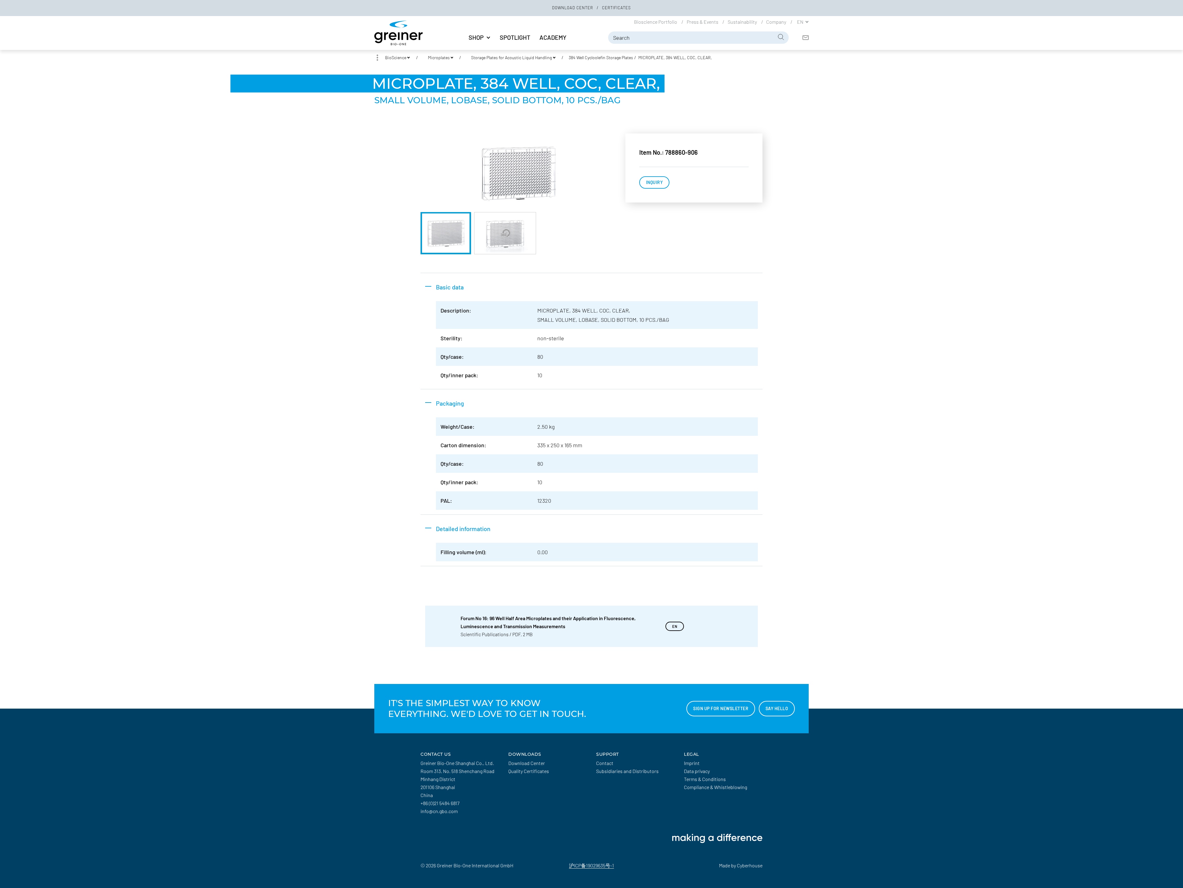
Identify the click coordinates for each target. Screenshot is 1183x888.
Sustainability (743, 21)
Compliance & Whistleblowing (715, 787)
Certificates (616, 7)
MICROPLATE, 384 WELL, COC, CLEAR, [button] (675, 57)
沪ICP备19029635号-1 (591, 865)
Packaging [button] (450, 403)
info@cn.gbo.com (439, 811)
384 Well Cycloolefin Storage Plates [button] (601, 57)
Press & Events (703, 21)
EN (674, 626)
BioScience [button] (395, 57)
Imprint (692, 763)
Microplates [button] (439, 57)
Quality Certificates (528, 771)
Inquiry (654, 182)
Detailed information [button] (463, 528)
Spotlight (515, 37)
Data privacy (697, 771)
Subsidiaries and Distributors (627, 771)
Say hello (777, 708)
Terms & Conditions (705, 779)
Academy (553, 37)
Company (776, 21)
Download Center (573, 7)
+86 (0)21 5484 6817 (440, 803)
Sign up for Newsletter (720, 708)
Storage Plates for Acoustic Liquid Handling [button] (511, 57)
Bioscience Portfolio (656, 21)
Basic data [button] (450, 287)
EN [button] (800, 21)
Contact (604, 763)
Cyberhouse (749, 865)
